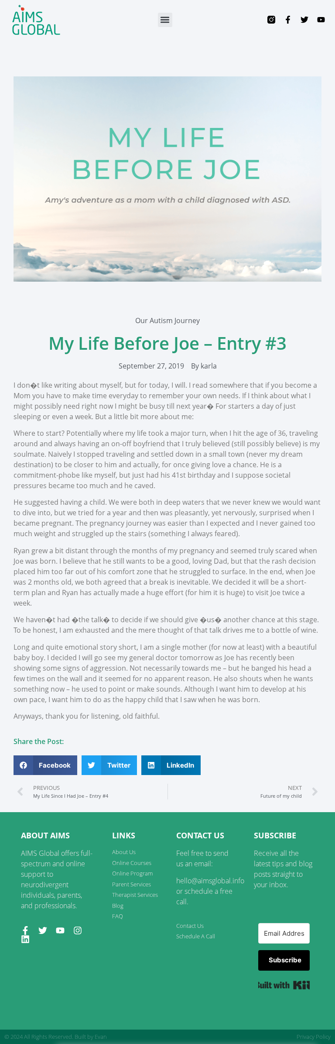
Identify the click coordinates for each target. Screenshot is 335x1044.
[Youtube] (321, 20)
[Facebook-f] (288, 20)
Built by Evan (91, 1037)
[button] (165, 20)
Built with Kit (284, 985)
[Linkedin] (25, 939)
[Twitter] (304, 20)
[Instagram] (77, 930)
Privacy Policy (314, 1037)
